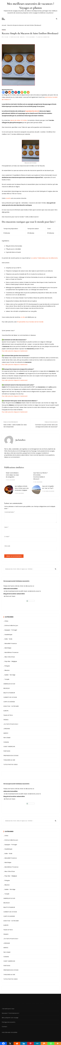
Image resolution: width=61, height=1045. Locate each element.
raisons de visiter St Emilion (18, 120)
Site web (7, 546)
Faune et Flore (8, 715)
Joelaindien (12, 479)
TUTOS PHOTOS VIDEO (10, 764)
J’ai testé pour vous (8, 1009)
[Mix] (22, 92)
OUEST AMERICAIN (9, 746)
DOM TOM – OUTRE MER (11, 706)
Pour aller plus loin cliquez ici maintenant (14, 351)
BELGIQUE (6, 688)
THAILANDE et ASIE (9, 760)
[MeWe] (18, 92)
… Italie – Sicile (7, 639)
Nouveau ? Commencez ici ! (10, 1013)
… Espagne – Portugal (10, 630)
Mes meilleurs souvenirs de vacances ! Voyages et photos (30, 6)
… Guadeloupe (7, 634)
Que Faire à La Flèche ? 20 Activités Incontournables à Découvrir (40, 476)
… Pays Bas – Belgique (10, 661)
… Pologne (6, 666)
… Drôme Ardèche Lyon (10, 625)
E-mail (7, 536)
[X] (6, 92)
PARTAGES (6, 751)
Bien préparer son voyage (10, 1018)
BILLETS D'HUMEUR (9, 693)
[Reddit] (9, 92)
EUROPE (5, 711)
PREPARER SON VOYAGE (11, 755)
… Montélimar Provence (10, 652)
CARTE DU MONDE (9, 702)
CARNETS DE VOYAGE (10, 697)
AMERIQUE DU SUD (9, 684)
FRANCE (4, 29)
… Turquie (6, 679)
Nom (7, 527)
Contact (4, 1027)
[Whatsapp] (25, 92)
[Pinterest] (15, 92)
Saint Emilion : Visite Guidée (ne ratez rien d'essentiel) (15, 426)
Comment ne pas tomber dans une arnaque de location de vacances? (46, 426)
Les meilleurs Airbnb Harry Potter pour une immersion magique (22, 488)
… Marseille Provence (10, 643)
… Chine (5, 621)
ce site (23, 317)
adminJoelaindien (49, 491)
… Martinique (7, 648)
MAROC (5, 733)
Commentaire (10, 512)
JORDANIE (6, 729)
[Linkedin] (12, 92)
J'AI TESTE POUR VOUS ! (10, 724)
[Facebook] (3, 92)
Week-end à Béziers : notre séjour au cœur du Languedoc (12, 475)
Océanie (6, 742)
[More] (28, 92)
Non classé (6, 737)
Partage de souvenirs (8, 1022)
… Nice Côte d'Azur (9, 657)
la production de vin (32, 111)
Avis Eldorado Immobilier (9, 1032)
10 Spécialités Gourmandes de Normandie (30, 322)
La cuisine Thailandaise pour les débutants (44, 258)
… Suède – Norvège (9, 675)
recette (8, 198)
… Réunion (6, 670)
